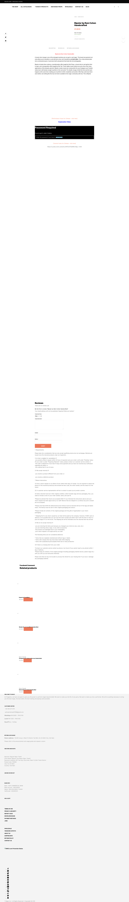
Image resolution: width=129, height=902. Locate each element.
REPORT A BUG (8, 813)
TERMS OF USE (8, 808)
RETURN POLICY (9, 838)
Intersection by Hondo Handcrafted (27, 689)
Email (37, 439)
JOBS (6, 821)
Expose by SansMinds (24, 597)
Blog (87, 6)
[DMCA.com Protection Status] (13, 848)
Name (37, 432)
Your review (38, 418)
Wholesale (69, 6)
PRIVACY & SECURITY (10, 811)
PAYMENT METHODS (10, 818)
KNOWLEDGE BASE (9, 816)
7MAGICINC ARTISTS (10, 831)
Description (52, 48)
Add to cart (28, 599)
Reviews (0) (61, 48)
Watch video (59, 137)
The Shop (15, 6)
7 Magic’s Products (41, 6)
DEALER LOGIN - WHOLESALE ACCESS (13, 1)
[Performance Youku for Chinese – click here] (64, 118)
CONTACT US (79, 6)
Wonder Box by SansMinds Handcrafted (28, 627)
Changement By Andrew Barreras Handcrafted (30, 658)
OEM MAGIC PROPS (56, 6)
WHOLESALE (8, 828)
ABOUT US (7, 833)
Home (75, 16)
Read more (28, 660)
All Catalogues (26, 6)
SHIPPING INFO (8, 835)
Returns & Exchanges (73, 48)
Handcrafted (81, 16)
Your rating (38, 414)
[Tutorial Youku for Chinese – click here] (64, 143)
